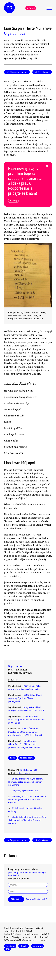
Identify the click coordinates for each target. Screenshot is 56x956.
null (35, 937)
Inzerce (26, 937)
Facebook (10, 946)
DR (9, 7)
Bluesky (15, 937)
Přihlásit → (16, 899)
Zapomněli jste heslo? (36, 899)
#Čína (12, 757)
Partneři (44, 937)
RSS (7, 949)
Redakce (29, 928)
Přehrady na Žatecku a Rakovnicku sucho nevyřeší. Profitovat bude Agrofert (27, 799)
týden (19, 773)
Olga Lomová (14, 33)
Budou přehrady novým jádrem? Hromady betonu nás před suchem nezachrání (25, 781)
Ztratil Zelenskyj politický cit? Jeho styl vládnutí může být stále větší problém (27, 820)
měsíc (27, 773)
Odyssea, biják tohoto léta (25, 790)
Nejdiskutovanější (28, 770)
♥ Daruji (31, 8)
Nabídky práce (31, 934)
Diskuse (17, 934)
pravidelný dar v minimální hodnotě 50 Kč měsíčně (27, 874)
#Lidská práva (26, 757)
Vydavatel (18, 931)
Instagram (38, 946)
